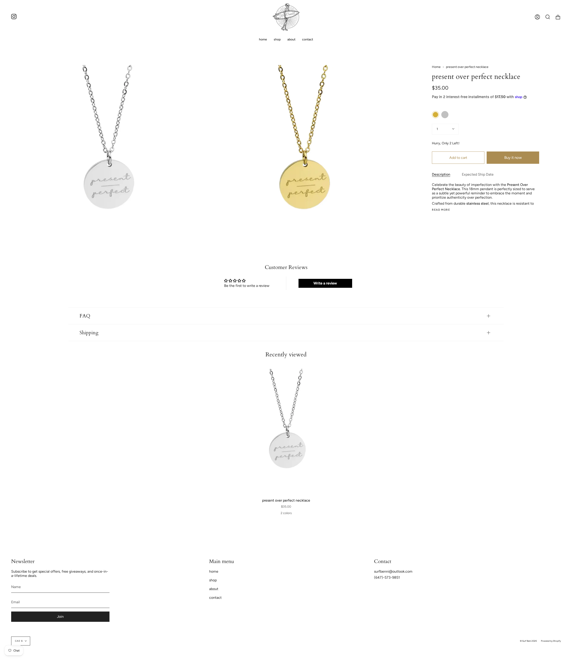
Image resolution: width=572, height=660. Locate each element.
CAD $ (19, 640)
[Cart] (558, 17)
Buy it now (513, 157)
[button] (277, 39)
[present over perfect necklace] (286, 431)
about (213, 589)
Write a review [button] (325, 283)
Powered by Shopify (551, 640)
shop (213, 580)
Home (436, 67)
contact (215, 597)
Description (441, 174)
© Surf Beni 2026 (528, 640)
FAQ (85, 316)
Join (60, 616)
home (213, 571)
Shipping (89, 332)
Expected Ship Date (478, 174)
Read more (441, 209)
